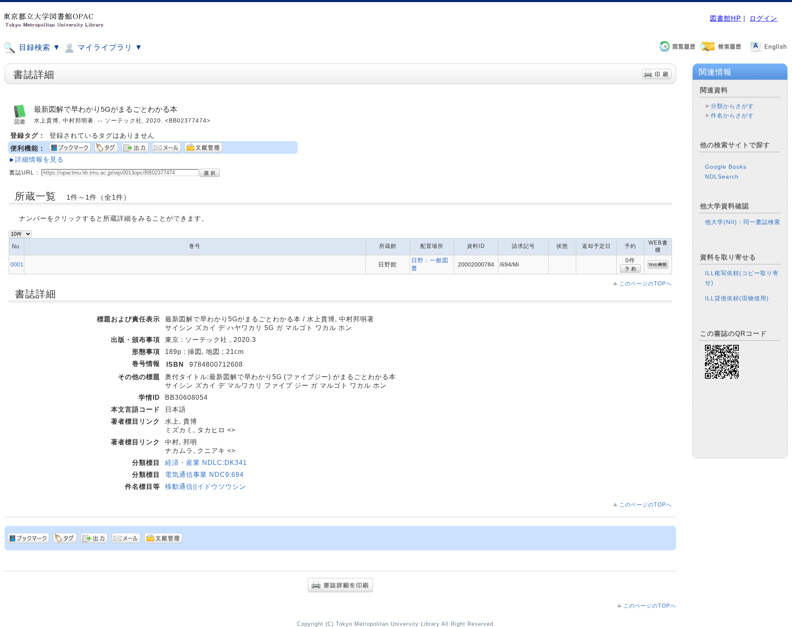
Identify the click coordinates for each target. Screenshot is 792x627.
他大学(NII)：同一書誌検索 (742, 222)
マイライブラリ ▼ (109, 47)
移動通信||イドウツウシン (205, 486)
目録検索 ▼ (38, 47)
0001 (17, 264)
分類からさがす (732, 106)
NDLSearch (722, 176)
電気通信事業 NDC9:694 (204, 474)
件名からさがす (732, 115)
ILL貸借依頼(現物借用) (737, 298)
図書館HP (725, 18)
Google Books (726, 166)
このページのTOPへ (645, 283)
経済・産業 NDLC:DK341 (206, 462)
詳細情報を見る (39, 159)
